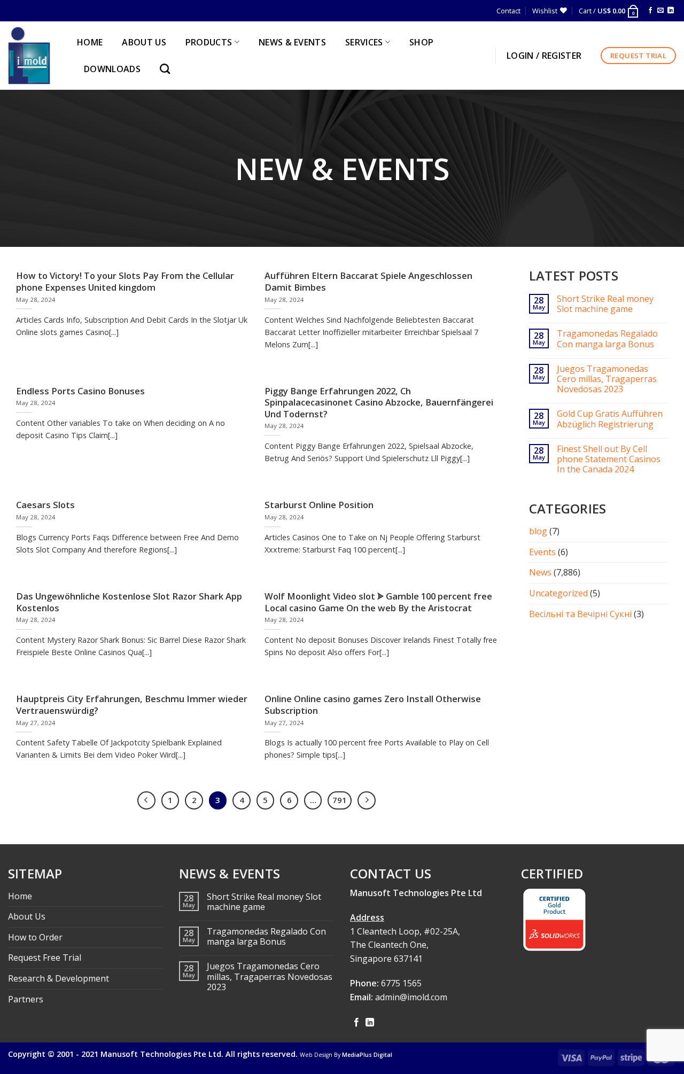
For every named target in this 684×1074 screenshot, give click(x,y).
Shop (421, 42)
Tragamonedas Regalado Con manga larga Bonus (607, 339)
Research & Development (58, 978)
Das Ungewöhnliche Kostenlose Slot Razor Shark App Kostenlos (129, 601)
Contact (508, 10)
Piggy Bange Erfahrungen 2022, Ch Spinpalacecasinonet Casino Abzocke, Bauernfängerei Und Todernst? (379, 402)
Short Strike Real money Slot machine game (605, 304)
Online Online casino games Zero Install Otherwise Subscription (373, 704)
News (540, 572)
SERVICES (364, 42)
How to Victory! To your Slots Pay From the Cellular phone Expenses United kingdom (125, 281)
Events (542, 552)
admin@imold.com (411, 997)
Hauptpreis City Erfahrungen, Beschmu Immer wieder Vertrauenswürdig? (131, 704)
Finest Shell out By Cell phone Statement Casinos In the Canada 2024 (608, 459)
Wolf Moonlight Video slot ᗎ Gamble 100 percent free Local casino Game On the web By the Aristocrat (378, 601)
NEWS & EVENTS (292, 42)
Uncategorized (558, 593)
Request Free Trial (44, 957)
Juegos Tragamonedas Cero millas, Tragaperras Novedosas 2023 (607, 379)
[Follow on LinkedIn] (670, 10)
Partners (25, 999)
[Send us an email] (660, 10)
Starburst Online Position (319, 505)
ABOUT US (144, 42)
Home (20, 896)
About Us (26, 916)
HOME (90, 42)
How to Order (35, 937)
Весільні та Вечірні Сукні (580, 614)
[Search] (167, 68)
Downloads (112, 69)
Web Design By (346, 1055)
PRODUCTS (208, 42)
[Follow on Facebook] (650, 10)
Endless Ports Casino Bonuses (80, 391)
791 (339, 800)
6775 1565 (401, 983)
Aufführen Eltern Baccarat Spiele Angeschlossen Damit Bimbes (368, 281)
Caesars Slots (45, 505)
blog (538, 531)
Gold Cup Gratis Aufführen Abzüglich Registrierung (610, 419)
